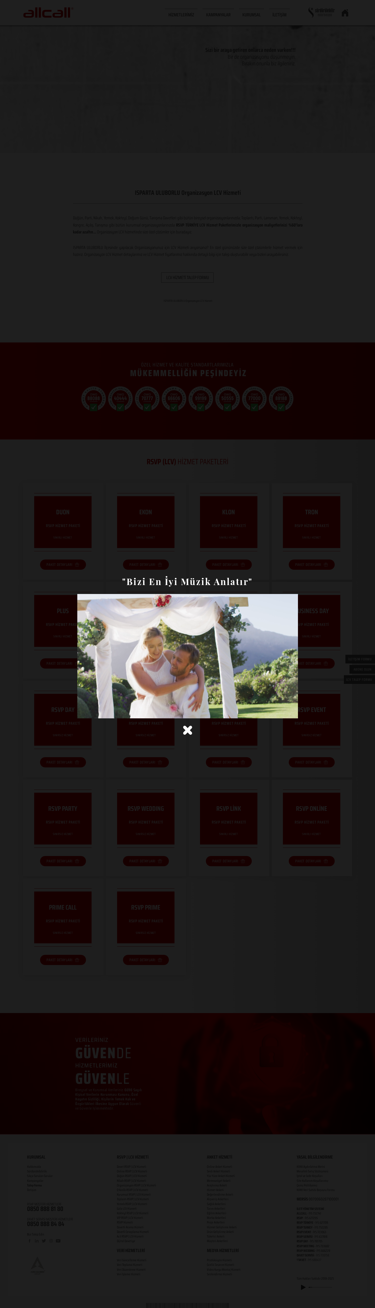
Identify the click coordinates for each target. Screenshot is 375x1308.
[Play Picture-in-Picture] (282, 711)
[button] (187, 730)
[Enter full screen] (291, 711)
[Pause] (84, 711)
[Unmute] (92, 711)
